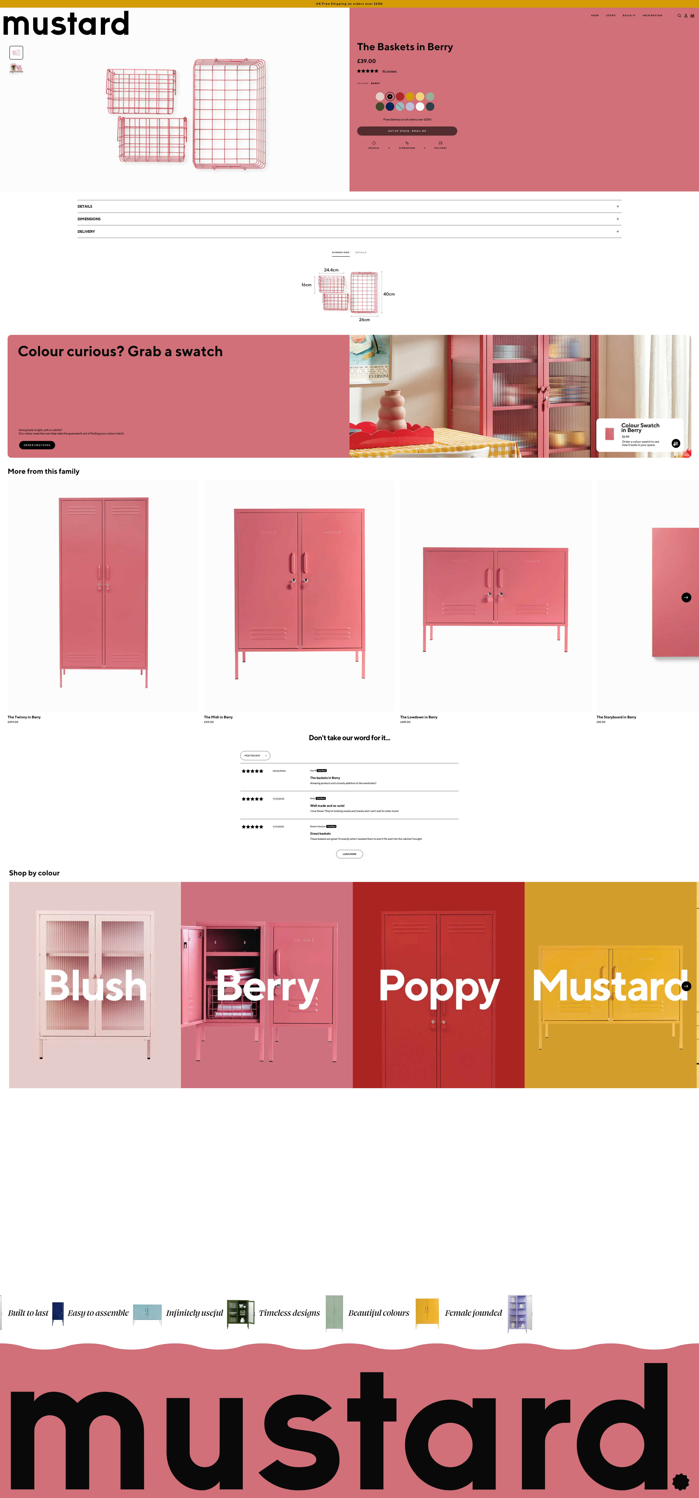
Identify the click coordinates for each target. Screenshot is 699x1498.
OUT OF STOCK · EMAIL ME (407, 131)
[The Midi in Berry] (300, 596)
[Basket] (692, 15)
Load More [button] (349, 854)
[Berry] (267, 985)
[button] (595, 15)
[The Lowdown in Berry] (496, 596)
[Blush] (95, 985)
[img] (252, 771)
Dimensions (89, 219)
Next (686, 597)
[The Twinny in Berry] (103, 596)
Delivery (86, 231)
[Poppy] (439, 985)
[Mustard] (610, 985)
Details (85, 206)
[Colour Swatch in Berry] (609, 429)
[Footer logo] (349, 1427)
